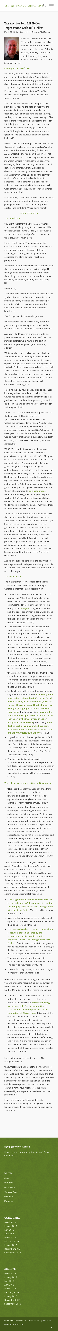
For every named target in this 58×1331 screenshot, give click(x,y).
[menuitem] (43, 5)
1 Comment (23, 32)
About (6, 1178)
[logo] (24, 5)
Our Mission (9, 1187)
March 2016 (10, 1237)
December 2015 (12, 1248)
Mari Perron (45, 32)
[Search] (43, 5)
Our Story (8, 1182)
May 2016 (9, 1229)
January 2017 (10, 1226)
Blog (34, 32)
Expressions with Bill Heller (23, 28)
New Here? (9, 1196)
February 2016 (11, 1241)
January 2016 (10, 1245)
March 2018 (10, 1222)
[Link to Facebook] (51, 1327)
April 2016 (9, 1233)
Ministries (8, 1201)
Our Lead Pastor (11, 1192)
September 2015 (12, 1252)
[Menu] (50, 5)
